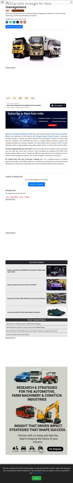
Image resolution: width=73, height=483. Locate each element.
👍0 (8, 98)
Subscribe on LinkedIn (14, 27)
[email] (21, 22)
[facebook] (7, 22)
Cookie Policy (38, 473)
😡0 (20, 98)
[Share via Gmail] (24, 22)
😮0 (32, 98)
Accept (36, 478)
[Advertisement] (36, 82)
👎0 (14, 98)
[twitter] (17, 22)
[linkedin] (14, 22)
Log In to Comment (36, 184)
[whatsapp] (10, 22)
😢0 (26, 98)
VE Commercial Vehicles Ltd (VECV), (22, 134)
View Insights (58, 105)
